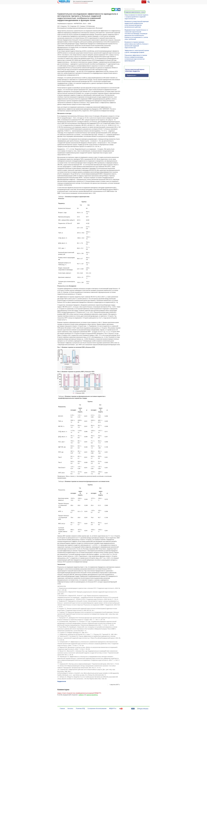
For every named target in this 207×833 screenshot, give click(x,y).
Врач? (144, 2)
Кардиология (61, 681)
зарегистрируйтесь (92, 695)
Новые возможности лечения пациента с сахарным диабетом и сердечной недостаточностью (136, 16)
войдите (81, 695)
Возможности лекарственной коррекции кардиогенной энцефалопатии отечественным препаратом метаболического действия (137, 24)
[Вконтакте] (118, 10)
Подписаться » (131, 75)
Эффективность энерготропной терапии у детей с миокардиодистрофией (137, 51)
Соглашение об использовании (80, 3)
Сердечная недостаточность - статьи (135, 12)
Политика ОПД (80, 708)
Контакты (70, 708)
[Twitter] (115, 10)
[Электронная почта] (113, 10)
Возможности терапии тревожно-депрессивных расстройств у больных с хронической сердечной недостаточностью (137, 45)
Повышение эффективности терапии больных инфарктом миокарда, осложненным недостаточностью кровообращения (136, 58)
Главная (62, 708)
